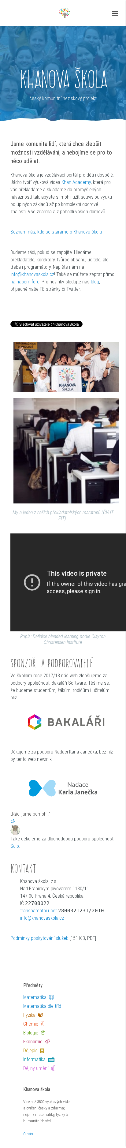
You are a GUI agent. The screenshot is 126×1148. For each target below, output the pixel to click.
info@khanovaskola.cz (32, 274)
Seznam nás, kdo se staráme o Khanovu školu (56, 232)
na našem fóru (24, 282)
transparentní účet (38, 911)
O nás (28, 1133)
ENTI (14, 821)
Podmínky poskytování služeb (39, 938)
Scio (14, 846)
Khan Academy (76, 182)
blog (95, 282)
